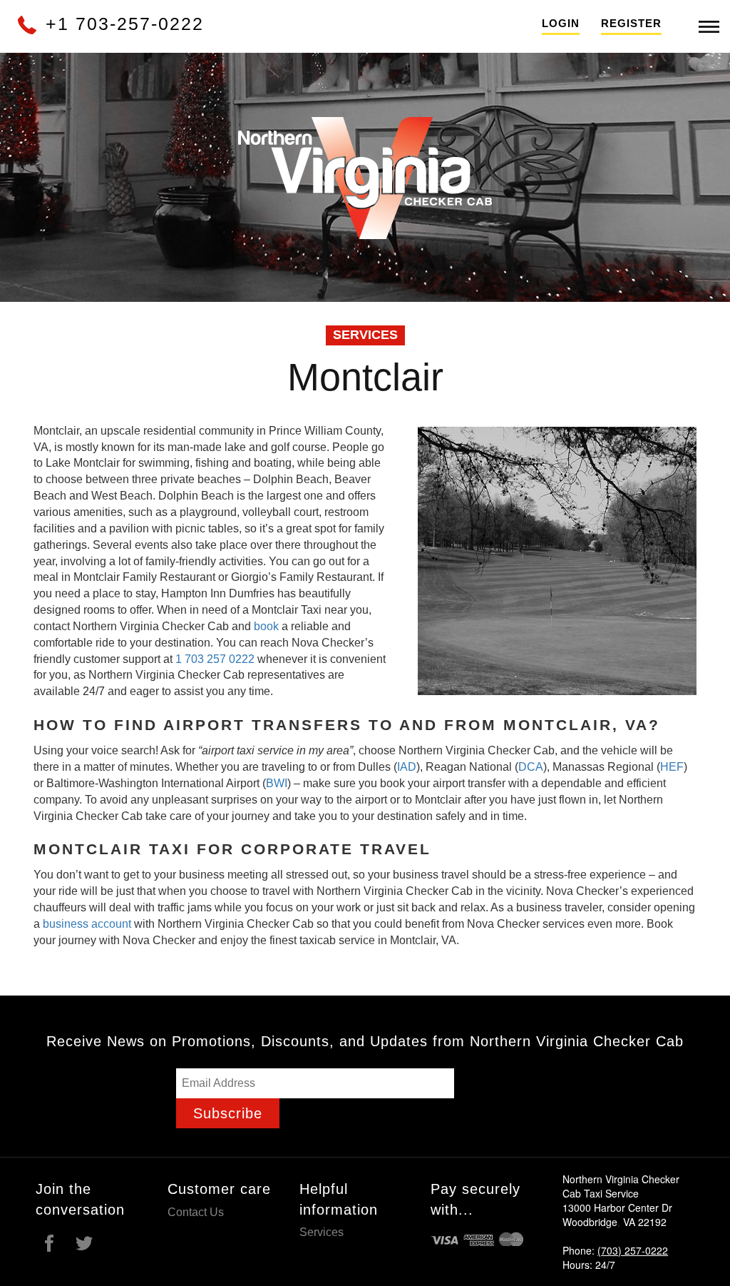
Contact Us (196, 1212)
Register (631, 23)
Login (561, 23)
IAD (406, 767)
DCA (530, 767)
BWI (276, 783)
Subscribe (227, 1113)
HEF (672, 767)
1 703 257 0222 (216, 659)
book (266, 626)
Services (321, 1232)
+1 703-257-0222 (121, 24)
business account (87, 924)
